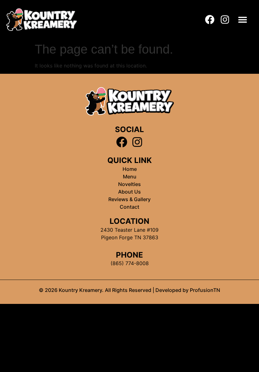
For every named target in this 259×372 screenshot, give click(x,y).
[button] (243, 19)
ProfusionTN (204, 290)
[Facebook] (209, 19)
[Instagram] (224, 19)
